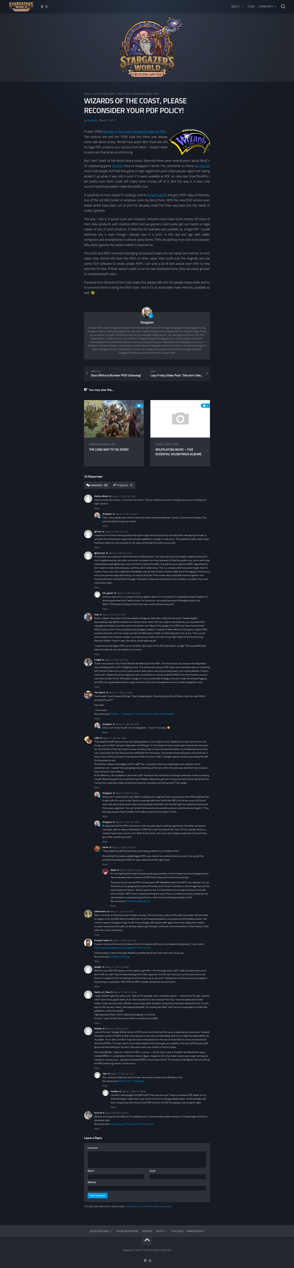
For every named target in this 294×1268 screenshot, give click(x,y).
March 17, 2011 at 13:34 (120, 692)
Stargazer (92, 120)
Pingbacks (124, 485)
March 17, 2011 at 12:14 (116, 531)
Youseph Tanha (101, 940)
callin (96, 738)
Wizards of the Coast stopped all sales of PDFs (135, 131)
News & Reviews (99, 1231)
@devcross (99, 553)
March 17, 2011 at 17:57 (122, 1074)
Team (251, 6)
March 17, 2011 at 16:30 (117, 967)
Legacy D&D (123, 93)
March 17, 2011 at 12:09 (123, 496)
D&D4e (88, 93)
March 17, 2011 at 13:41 (127, 793)
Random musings (142, 93)
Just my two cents (104, 93)
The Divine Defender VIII (138, 901)
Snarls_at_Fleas (102, 992)
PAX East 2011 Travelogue (131, 1081)
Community (266, 6)
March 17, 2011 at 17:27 (117, 1028)
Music (168, 444)
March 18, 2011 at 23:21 (117, 1113)
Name (91, 1170)
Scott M (98, 1113)
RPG (156, 93)
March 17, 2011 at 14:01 (121, 911)
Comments (98, 485)
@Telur (97, 531)
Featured (177, 1231)
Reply (97, 508)
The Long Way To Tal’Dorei (109, 449)
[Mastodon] (42, 6)
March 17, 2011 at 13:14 (116, 660)
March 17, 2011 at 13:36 (114, 738)
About (235, 6)
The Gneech (99, 692)
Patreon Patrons (127, 1231)
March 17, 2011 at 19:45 (123, 847)
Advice (159, 444)
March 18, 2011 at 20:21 (131, 870)
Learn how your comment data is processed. (149, 1206)
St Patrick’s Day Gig (119, 956)
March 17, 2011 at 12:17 (127, 514)
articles (205, 166)
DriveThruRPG (157, 195)
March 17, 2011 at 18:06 (133, 1091)
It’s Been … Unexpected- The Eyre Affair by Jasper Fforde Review (142, 713)
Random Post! (195, 1231)
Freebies (147, 1231)
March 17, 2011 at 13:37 (127, 724)
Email (153, 1170)
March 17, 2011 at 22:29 (128, 593)
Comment (93, 1147)
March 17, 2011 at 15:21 (124, 940)
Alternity (118, 166)
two (197, 166)
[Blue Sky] (46, 6)
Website (92, 1182)
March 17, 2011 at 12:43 (120, 553)
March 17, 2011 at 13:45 (127, 822)
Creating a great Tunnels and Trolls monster (132, 1124)
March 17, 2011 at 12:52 (114, 614)
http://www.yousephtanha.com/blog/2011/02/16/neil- (122, 947)
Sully (96, 614)
